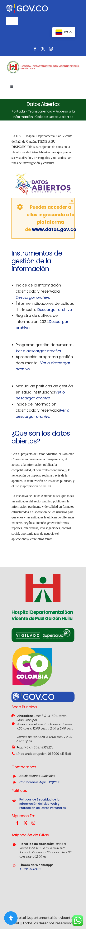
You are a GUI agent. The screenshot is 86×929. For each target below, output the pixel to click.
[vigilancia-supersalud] (43, 629)
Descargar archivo (33, 297)
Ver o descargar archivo (38, 350)
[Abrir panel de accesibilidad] (11, 918)
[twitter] (43, 49)
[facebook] (35, 49)
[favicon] (43, 568)
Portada (18, 111)
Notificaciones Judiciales (37, 776)
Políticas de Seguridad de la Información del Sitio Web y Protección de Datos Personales (42, 803)
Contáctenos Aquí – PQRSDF (39, 782)
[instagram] (51, 49)
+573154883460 (30, 869)
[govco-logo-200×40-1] (27, 5)
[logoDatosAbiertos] (43, 171)
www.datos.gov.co (54, 229)
